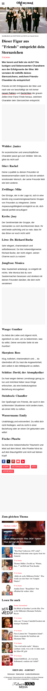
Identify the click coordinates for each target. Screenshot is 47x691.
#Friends (8, 471)
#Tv (34, 467)
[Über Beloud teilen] (23, 461)
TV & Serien (6, 57)
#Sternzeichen (20, 467)
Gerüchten (26, 93)
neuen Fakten (9, 93)
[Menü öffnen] (3, 3)
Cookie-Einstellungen (32, 674)
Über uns (17, 670)
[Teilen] (13, 461)
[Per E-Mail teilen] (18, 461)
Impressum (11, 674)
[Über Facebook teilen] (3, 461)
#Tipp (5, 467)
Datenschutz (20, 674)
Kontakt (30, 670)
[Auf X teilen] (8, 461)
